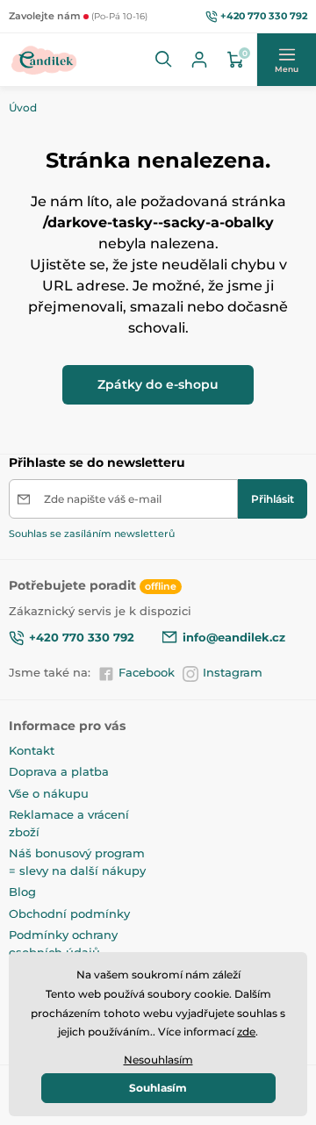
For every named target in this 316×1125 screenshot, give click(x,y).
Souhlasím (158, 1087)
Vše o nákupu (49, 793)
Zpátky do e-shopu (158, 384)
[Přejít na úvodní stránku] (44, 60)
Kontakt (31, 750)
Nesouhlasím (158, 1059)
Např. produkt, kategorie (121, 92)
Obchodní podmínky (69, 913)
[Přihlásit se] (199, 59)
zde (246, 1031)
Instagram (232, 672)
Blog (22, 892)
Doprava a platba (59, 771)
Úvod (23, 107)
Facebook (146, 672)
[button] (164, 59)
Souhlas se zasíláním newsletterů (92, 533)
